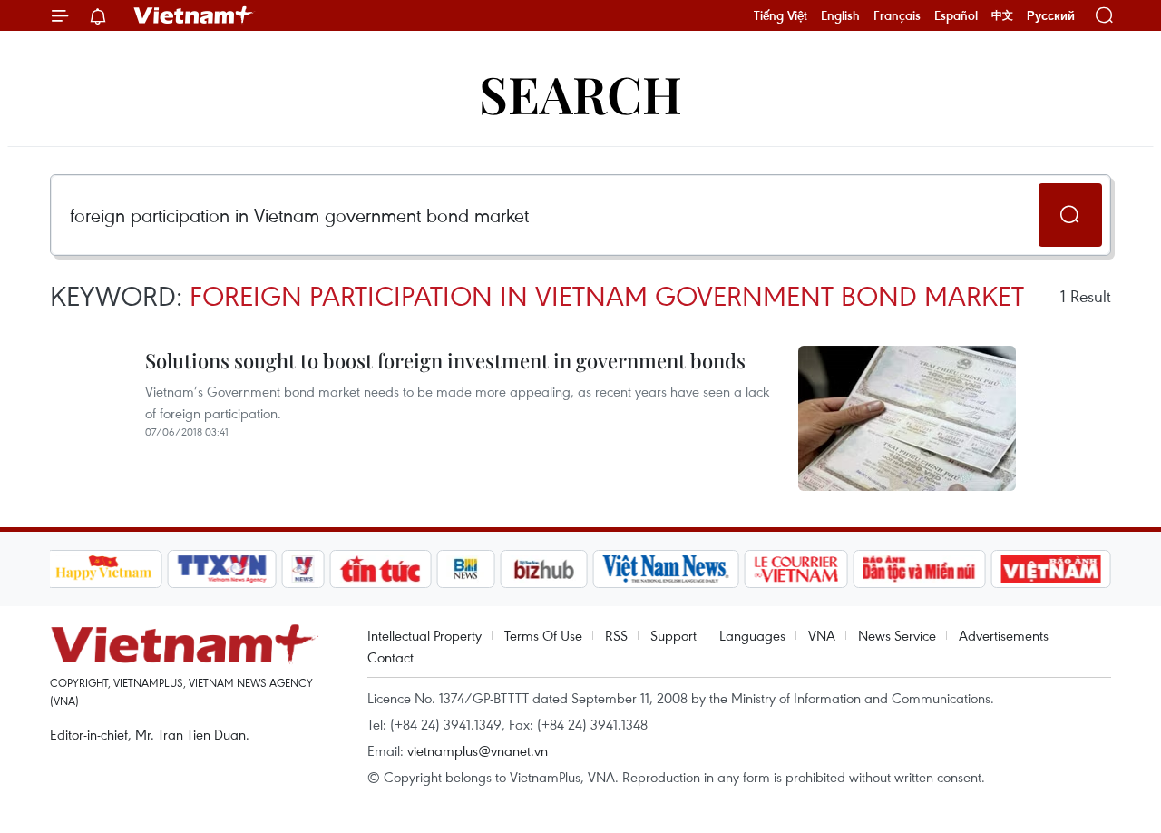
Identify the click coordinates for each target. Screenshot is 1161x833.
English (840, 15)
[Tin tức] (380, 569)
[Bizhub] (544, 569)
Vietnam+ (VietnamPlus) (194, 15)
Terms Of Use (543, 635)
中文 (1002, 15)
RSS (616, 635)
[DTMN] (920, 569)
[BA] (1051, 569)
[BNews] (465, 569)
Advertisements (1004, 635)
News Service (897, 635)
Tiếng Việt (780, 15)
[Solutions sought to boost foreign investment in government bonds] (907, 418)
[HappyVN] (104, 569)
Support (673, 635)
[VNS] (666, 569)
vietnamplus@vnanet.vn (477, 750)
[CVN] (796, 569)
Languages (752, 635)
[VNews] (302, 569)
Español (956, 15)
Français (897, 15)
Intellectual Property (424, 635)
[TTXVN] (221, 569)
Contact (390, 657)
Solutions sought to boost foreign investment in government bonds (445, 360)
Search (580, 93)
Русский (1051, 16)
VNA (821, 635)
